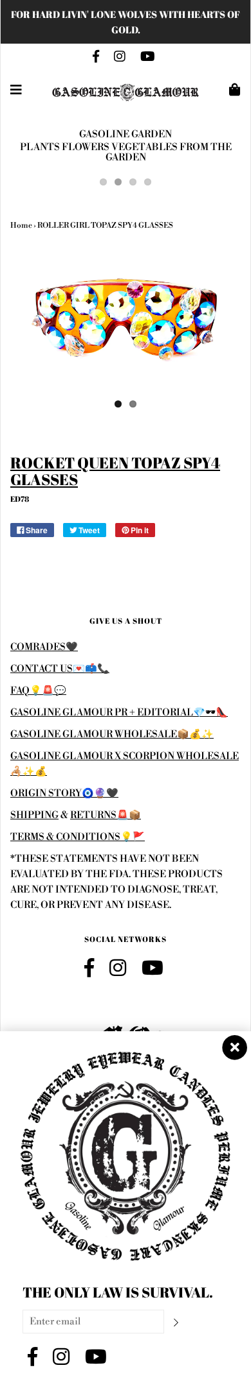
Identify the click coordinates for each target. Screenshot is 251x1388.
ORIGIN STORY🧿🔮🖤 (64, 793)
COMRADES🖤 (44, 647)
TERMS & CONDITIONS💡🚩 (77, 837)
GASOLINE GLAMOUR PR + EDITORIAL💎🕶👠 (119, 713)
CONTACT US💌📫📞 (59, 669)
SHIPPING (34, 815)
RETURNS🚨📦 (105, 815)
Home (21, 225)
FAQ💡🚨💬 (38, 691)
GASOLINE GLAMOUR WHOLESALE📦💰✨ (112, 734)
